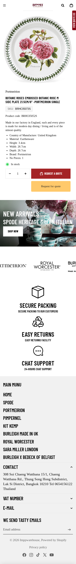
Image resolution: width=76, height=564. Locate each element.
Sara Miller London (20, 449)
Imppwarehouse (30, 540)
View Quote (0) (74, 20)
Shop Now (13, 231)
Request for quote (51, 186)
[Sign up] (69, 529)
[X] (44, 555)
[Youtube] (51, 555)
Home (7, 394)
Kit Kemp (10, 426)
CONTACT (10, 467)
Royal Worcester (18, 441)
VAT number (13, 498)
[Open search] (62, 5)
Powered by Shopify (53, 540)
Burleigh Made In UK (20, 433)
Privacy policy (38, 547)
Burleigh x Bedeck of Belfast (29, 457)
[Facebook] (24, 555)
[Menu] (4, 5)
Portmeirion (14, 410)
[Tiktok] (38, 555)
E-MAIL (8, 508)
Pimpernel (12, 418)
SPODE (8, 402)
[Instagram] (31, 555)
